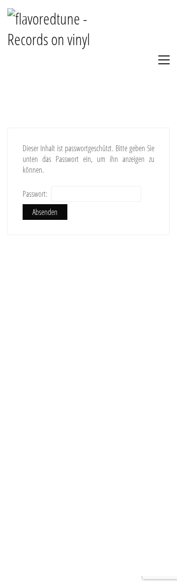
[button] (161, 60)
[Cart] (138, 60)
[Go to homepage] (59, 59)
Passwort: (36, 193)
